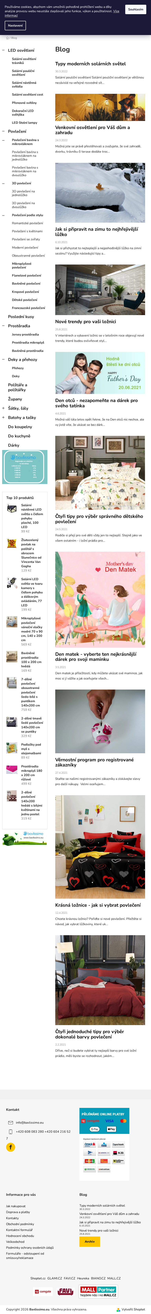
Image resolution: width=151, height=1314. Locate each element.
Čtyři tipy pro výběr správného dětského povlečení (99, 519)
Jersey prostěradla (25, 334)
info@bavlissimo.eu (30, 1122)
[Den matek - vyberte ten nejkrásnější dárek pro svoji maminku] (100, 602)
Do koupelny (20, 427)
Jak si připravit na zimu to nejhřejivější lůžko (96, 231)
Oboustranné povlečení (28, 256)
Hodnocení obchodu (20, 1236)
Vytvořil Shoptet (133, 1309)
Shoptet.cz (37, 1278)
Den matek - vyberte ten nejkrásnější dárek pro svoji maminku (95, 656)
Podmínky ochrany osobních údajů (30, 1248)
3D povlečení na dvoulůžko (23, 205)
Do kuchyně (19, 436)
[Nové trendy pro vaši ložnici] (100, 292)
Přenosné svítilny (24, 103)
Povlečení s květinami (27, 231)
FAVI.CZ (69, 1278)
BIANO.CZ (98, 1278)
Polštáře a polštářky (17, 387)
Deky (15, 376)
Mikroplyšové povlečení (21, 266)
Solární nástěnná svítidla (24, 85)
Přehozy (18, 368)
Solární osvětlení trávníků (24, 61)
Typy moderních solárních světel (90, 64)
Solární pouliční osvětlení (23, 73)
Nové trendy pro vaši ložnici (85, 321)
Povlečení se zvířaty (26, 239)
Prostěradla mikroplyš (28, 342)
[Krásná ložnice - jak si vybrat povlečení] (100, 849)
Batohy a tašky (22, 417)
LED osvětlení (21, 50)
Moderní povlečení (25, 247)
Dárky (13, 445)
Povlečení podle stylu (27, 215)
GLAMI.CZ (54, 1278)
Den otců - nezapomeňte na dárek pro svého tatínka (96, 403)
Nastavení (15, 25)
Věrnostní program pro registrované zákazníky (94, 762)
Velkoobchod (15, 1242)
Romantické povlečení (27, 223)
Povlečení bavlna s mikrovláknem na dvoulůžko (25, 171)
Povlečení (17, 131)
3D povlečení (21, 183)
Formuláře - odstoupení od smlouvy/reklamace (25, 1255)
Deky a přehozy (22, 359)
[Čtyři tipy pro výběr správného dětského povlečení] (100, 475)
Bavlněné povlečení (26, 283)
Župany (15, 399)
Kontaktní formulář (19, 1230)
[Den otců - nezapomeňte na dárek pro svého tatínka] (100, 375)
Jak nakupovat (16, 1206)
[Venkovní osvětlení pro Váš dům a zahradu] (100, 109)
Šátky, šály (18, 408)
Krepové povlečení (25, 292)
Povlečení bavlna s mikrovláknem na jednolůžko (25, 156)
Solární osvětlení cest (27, 94)
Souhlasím (135, 9)
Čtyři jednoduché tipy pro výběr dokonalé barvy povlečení (89, 1034)
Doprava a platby (18, 1212)
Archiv (90, 1241)
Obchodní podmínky (20, 1224)
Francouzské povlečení (28, 308)
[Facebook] (10, 1147)
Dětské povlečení (24, 300)
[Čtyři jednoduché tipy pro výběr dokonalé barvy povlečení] (100, 982)
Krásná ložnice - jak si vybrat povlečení (98, 905)
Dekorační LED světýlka (23, 113)
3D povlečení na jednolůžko (23, 193)
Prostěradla (19, 326)
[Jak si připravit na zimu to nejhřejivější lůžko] (100, 195)
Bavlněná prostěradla (27, 351)
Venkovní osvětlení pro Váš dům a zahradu (92, 130)
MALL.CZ (114, 1278)
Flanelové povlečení (26, 275)
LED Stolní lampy (24, 123)
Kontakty (12, 1218)
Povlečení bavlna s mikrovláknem (25, 142)
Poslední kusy (21, 316)
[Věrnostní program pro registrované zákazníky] (100, 723)
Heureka (83, 1278)
